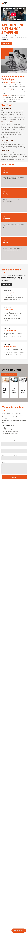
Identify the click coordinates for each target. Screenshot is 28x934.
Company (16, 447)
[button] (6, 43)
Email (3, 455)
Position (16, 455)
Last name (4, 447)
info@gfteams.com (7, 428)
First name (4, 440)
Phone (15, 440)
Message (4, 462)
